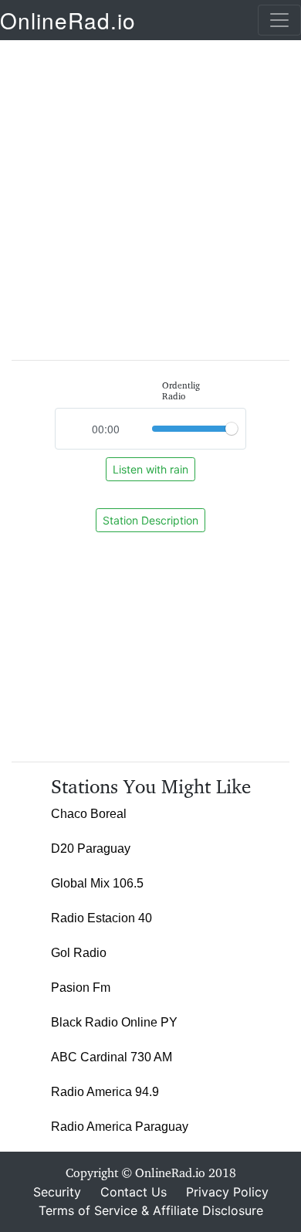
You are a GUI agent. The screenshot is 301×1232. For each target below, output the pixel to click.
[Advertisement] (150, 192)
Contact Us (133, 1192)
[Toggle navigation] (279, 20)
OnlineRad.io (68, 20)
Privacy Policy (227, 1192)
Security (57, 1192)
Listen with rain (150, 469)
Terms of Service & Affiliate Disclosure (151, 1210)
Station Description (150, 520)
